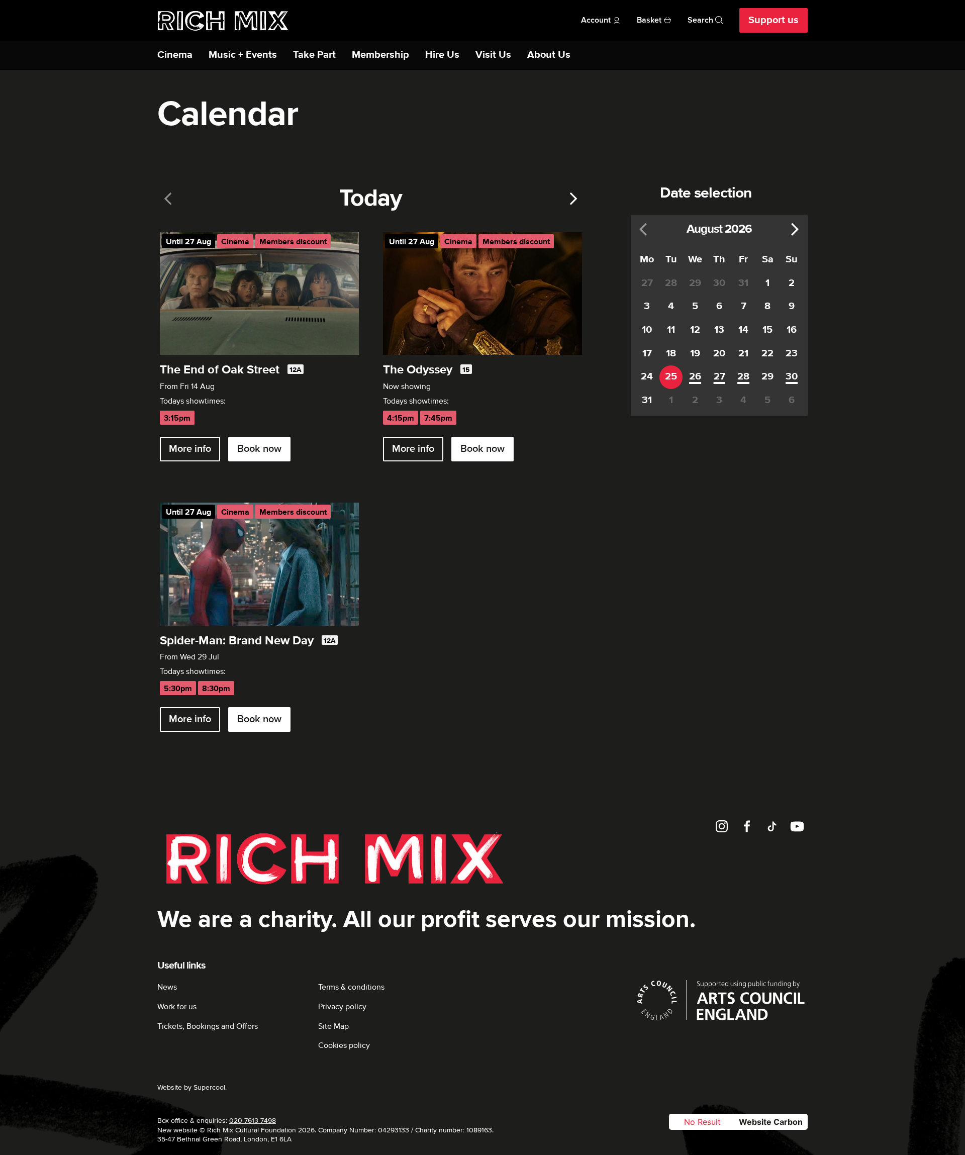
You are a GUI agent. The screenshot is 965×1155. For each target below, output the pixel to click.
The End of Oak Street (219, 369)
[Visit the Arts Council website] (721, 1000)
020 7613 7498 (252, 1120)
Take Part (314, 55)
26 (695, 376)
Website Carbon (771, 1122)
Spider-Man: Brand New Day (237, 640)
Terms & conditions (351, 987)
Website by (191, 1087)
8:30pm (216, 689)
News (167, 987)
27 (719, 376)
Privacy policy (342, 1007)
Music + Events (243, 55)
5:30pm (178, 689)
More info (190, 449)
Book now (259, 449)
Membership (380, 55)
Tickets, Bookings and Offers (207, 1026)
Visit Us (493, 55)
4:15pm (400, 418)
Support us (773, 20)
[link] (168, 199)
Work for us (177, 1007)
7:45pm (438, 418)
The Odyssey (417, 369)
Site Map (333, 1026)
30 (792, 376)
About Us (548, 55)
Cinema (174, 55)
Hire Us (442, 55)
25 (671, 376)
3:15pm (177, 418)
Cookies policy (344, 1045)
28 (743, 376)
